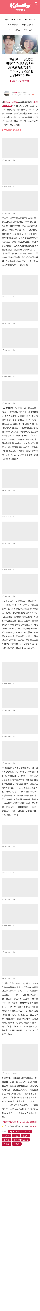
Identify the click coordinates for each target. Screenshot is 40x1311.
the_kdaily (34, 1126)
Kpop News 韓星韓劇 (13, 19)
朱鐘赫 (6, 1144)
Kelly (16, 93)
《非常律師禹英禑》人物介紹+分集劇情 (19, 1122)
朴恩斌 (7, 102)
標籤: (5, 1131)
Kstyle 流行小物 (27, 25)
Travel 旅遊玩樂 (12, 25)
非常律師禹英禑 (21, 1140)
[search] (36, 2)
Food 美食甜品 (30, 19)
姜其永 (6, 1136)
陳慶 (16, 1136)
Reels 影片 (28, 30)
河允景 (17, 1144)
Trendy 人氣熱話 (14, 30)
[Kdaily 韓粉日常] (20, 6)
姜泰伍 (15, 102)
